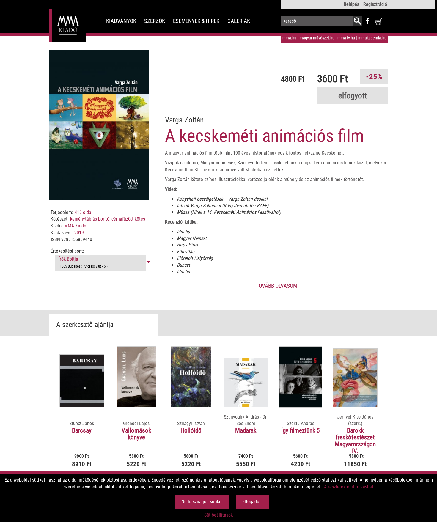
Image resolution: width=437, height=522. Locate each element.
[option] (82, 417)
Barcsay (82, 430)
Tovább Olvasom (276, 285)
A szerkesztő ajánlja (85, 324)
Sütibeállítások (218, 515)
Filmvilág (185, 251)
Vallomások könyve (136, 434)
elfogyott (352, 95)
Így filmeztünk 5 (300, 430)
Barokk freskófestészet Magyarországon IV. (355, 441)
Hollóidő (191, 430)
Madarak (245, 430)
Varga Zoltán (184, 119)
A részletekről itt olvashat (348, 487)
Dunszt (183, 265)
